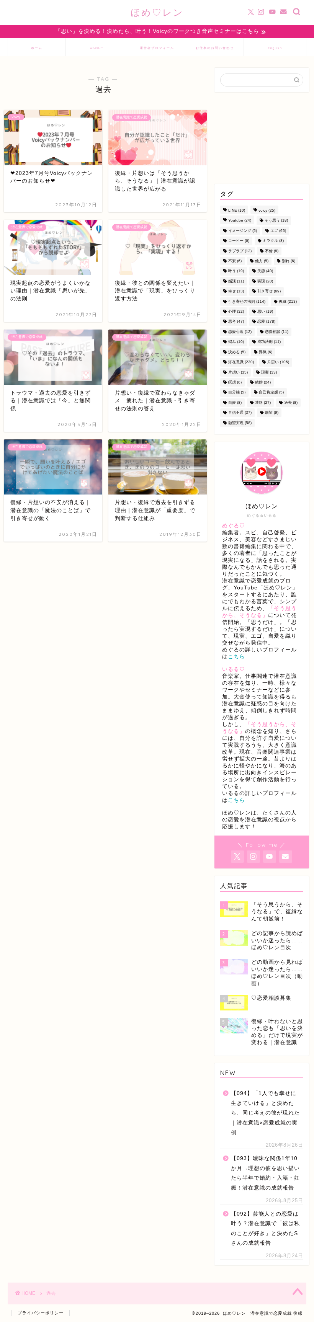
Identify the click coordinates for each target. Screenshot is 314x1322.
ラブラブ (240, 251)
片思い (278, 362)
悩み (236, 342)
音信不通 (240, 413)
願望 (271, 413)
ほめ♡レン (157, 12)
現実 (269, 372)
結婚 (263, 382)
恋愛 (266, 322)
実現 (265, 281)
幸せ (236, 291)
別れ (288, 261)
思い (265, 311)
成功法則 (269, 342)
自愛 (235, 402)
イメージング (242, 230)
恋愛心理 (240, 332)
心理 (236, 311)
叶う (236, 271)
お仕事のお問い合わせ (215, 48)
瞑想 (235, 382)
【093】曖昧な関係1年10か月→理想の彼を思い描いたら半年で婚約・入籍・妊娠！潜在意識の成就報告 (265, 1173)
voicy (266, 210)
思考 (236, 322)
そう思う (276, 221)
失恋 (265, 271)
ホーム (37, 48)
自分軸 (236, 392)
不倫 (271, 251)
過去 (291, 402)
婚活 (236, 281)
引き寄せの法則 (246, 301)
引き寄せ (269, 291)
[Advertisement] (261, 138)
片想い (238, 372)
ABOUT (97, 48)
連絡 (263, 402)
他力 (261, 261)
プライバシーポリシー (41, 1313)
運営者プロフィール (157, 48)
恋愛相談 (276, 332)
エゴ (278, 230)
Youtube (239, 221)
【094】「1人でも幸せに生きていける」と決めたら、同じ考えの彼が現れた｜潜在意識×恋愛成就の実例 (265, 1112)
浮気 (265, 352)
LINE (236, 210)
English (275, 48)
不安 (235, 261)
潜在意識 (241, 362)
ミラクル (273, 241)
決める (236, 352)
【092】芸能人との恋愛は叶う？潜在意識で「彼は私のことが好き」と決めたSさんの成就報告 (265, 1228)
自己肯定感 (271, 392)
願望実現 (240, 423)
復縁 (288, 301)
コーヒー (238, 241)
